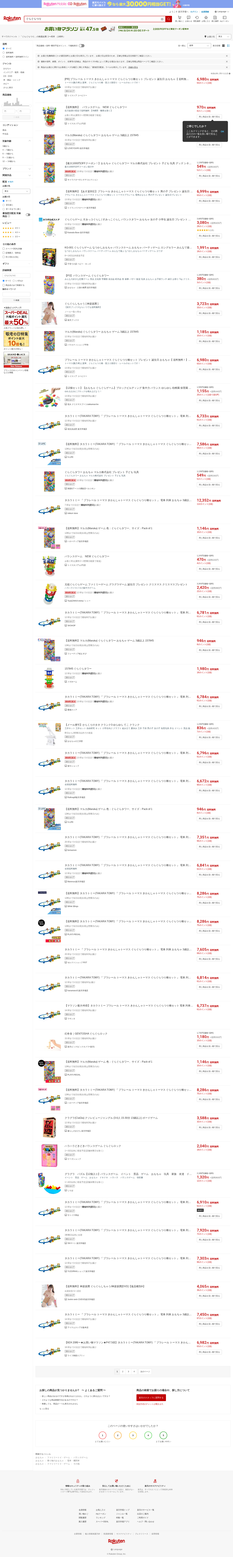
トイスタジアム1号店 (77, 123)
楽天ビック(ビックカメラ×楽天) (81, 1047)
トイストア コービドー (77, 95)
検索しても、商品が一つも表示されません (60, 1404)
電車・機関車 (73, 1460)
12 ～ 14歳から (9, 161)
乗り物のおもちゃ (55, 1460)
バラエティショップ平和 (78, 345)
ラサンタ (71, 1019)
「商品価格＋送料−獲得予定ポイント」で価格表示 (56, 46)
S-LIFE (70, 457)
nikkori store (73, 513)
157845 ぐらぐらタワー (78, 668)
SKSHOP (71, 625)
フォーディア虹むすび (77, 654)
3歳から (6, 146)
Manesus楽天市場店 (76, 881)
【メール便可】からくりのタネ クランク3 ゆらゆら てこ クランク (102, 724)
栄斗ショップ (73, 766)
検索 (17, 117)
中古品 (5, 134)
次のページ (145, 1371)
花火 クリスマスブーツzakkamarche (83, 404)
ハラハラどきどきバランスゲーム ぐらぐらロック (93, 1146)
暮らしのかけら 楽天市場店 (79, 1131)
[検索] (169, 19)
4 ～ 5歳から (8, 150)
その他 (76, 1464)
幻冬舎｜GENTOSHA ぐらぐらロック (86, 1033)
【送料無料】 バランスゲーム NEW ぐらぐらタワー (96, 107)
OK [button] (222, 131)
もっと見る (44, 1409)
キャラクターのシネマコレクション (83, 180)
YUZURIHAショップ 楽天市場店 (81, 1271)
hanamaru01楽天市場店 (78, 990)
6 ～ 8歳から (8, 154)
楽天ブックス (73, 320)
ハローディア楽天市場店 (78, 541)
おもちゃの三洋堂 (75, 741)
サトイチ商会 (73, 1215)
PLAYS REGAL (74, 934)
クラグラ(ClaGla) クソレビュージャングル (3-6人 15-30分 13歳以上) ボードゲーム (111, 1118)
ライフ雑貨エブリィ (76, 1355)
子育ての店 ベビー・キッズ (79, 264)
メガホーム (72, 682)
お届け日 (6, 197)
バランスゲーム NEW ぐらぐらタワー (87, 556)
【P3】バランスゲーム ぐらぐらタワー (87, 275)
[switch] (28, 215)
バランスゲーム (80, 1457)
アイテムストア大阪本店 (78, 1327)
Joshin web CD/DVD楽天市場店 (81, 1299)
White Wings (73, 906)
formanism (72, 850)
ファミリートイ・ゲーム (58, 1457)
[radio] (4, 48)
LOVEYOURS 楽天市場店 (78, 148)
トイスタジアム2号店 (77, 565)
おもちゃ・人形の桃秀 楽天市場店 (82, 287)
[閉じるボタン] (227, 55)
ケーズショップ (74, 1159)
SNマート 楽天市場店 (77, 1243)
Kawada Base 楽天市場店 (79, 232)
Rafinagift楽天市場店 (76, 797)
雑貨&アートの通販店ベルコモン (81, 488)
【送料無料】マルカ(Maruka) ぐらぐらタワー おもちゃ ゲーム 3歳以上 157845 (109, 640)
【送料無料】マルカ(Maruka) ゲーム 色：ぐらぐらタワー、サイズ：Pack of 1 (108, 528)
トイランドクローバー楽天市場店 (82, 208)
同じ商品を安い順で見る (209, 117)
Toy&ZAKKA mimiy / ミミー (79, 601)
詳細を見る (133, 67)
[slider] (2, 106)
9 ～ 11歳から (8, 157)
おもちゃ (40, 1457)
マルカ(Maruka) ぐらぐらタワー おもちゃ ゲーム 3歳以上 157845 (102, 135)
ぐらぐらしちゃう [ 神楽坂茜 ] (81, 303)
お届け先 (6, 186)
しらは (70, 1190)
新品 (4, 130)
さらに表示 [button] (8, 87)
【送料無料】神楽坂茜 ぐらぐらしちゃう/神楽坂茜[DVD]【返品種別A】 (105, 1286)
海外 (11, 182)
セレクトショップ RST (77, 962)
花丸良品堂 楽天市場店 (77, 429)
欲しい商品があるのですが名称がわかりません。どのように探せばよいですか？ (76, 1396)
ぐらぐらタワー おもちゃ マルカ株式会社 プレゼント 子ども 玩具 (102, 472)
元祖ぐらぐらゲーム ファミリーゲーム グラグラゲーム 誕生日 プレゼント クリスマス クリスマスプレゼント (126, 584)
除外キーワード (9, 289)
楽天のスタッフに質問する (151, 1397)
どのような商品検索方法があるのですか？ (60, 1400)
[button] (222, 12)
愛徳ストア (72, 710)
